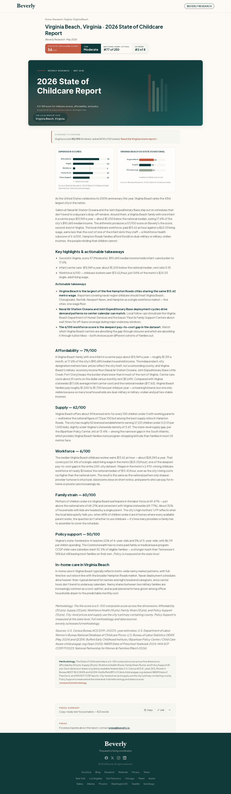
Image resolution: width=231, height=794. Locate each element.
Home (48, 19)
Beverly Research (199, 6)
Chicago (129, 778)
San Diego (149, 783)
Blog (97, 772)
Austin (152, 778)
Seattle (136, 783)
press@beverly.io (119, 727)
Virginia (68, 19)
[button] (115, 710)
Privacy (136, 772)
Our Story (86, 772)
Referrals (123, 772)
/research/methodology (73, 682)
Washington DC (119, 783)
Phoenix (103, 783)
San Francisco (113, 778)
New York (80, 778)
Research (58, 19)
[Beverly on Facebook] (106, 758)
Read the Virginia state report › (139, 138)
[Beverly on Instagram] (118, 758)
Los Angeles (95, 778)
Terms (147, 772)
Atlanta (91, 783)
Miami (141, 778)
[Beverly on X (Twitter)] (112, 758)
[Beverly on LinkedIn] (124, 758)
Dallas (80, 783)
